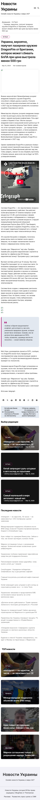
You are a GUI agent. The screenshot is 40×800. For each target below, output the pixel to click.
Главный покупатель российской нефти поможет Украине (20, 578)
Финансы (8, 693)
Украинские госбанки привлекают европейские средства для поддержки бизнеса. (19, 555)
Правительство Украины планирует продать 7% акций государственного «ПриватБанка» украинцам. (19, 620)
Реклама (7, 797)
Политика (8, 748)
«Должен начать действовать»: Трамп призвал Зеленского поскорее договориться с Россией (19, 603)
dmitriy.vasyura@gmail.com (13, 447)
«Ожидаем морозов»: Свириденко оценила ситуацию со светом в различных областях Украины (18, 630)
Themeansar (29, 793)
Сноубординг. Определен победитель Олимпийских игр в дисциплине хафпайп (16, 570)
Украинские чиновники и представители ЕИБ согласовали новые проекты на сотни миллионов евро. (18, 595)
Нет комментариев (19, 65)
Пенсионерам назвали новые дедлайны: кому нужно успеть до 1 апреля (19, 563)
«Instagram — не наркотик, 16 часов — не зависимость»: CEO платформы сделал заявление (19, 444)
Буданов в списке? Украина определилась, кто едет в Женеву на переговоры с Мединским (19, 639)
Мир (6, 720)
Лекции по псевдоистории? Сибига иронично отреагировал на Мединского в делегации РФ (19, 611)
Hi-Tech (5, 37)
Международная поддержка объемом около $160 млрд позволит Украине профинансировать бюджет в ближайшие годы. (20, 529)
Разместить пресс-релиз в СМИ (24, 797)
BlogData (18, 793)
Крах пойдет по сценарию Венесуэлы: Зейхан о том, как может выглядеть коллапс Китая (19, 537)
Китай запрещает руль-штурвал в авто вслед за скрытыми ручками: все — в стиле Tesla (19, 471)
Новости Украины (20, 774)
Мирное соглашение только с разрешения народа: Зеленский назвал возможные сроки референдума (18, 546)
